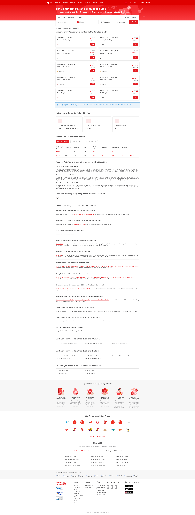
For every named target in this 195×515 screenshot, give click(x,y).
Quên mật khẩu (88, 487)
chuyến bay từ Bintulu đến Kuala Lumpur (65, 288)
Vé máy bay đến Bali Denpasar (123, 456)
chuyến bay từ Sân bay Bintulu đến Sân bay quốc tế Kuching (102, 266)
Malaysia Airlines (81, 214)
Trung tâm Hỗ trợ (100, 490)
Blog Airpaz (76, 493)
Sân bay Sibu (59, 255)
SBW (122, 151)
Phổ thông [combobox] (79, 17)
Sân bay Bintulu (59, 244)
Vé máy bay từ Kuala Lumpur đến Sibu (66, 355)
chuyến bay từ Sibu (62, 373)
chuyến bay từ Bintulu (62, 370)
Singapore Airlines (80, 224)
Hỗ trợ (135, 2)
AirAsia (75, 214)
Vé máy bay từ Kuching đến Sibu (92, 355)
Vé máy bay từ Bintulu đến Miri (119, 343)
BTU (103, 151)
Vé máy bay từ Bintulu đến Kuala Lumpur (67, 343)
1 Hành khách (71, 17)
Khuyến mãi (77, 491)
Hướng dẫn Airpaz (100, 485)
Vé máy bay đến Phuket (121, 459)
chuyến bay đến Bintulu (90, 370)
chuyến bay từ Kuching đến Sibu (82, 300)
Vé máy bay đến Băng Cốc (97, 456)
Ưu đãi (75, 489)
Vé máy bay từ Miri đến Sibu (64, 358)
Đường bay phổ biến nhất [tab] (114, 451)
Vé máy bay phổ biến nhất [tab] (81, 451)
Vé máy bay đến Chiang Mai (97, 462)
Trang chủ (76, 485)
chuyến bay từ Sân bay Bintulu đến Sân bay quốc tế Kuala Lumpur (72, 266)
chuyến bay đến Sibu (90, 373)
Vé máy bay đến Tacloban (122, 462)
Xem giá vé (132, 151)
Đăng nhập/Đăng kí (89, 485)
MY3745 (58, 151)
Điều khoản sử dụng (101, 492)
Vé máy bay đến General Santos (72, 465)
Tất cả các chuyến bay (79, 501)
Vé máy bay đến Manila (70, 456)
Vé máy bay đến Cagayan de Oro (72, 459)
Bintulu (94, 151)
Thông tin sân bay (78, 498)
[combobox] (67, 22)
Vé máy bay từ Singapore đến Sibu (93, 358)
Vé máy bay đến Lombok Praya (98, 465)
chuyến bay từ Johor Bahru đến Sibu (100, 300)
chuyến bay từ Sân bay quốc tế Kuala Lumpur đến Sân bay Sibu (71, 277)
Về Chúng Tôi (77, 487)
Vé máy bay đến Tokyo (121, 465)
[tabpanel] (97, 459)
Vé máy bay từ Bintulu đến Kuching (93, 343)
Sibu (113, 151)
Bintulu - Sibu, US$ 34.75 (68, 128)
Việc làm (76, 503)
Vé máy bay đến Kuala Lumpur (98, 459)
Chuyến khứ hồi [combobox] (61, 17)
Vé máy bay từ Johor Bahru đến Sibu (121, 355)
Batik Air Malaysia (90, 214)
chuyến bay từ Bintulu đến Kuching (84, 288)
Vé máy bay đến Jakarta (70, 462)
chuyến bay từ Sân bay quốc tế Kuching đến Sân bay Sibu (101, 277)
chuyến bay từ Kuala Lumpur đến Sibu (65, 300)
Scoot (74, 224)
